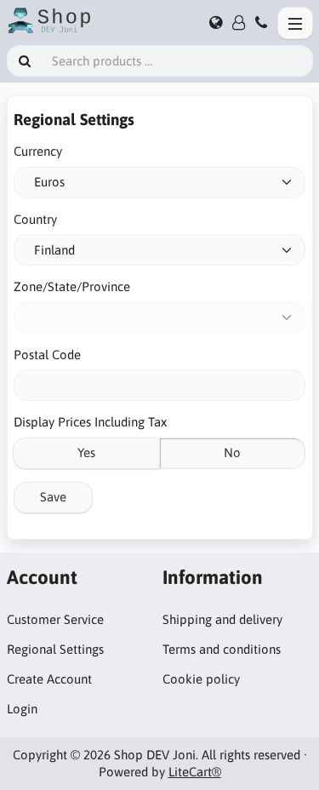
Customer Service (55, 619)
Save (53, 496)
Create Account (49, 679)
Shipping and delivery (222, 619)
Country (35, 219)
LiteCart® (194, 771)
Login (22, 708)
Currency (38, 151)
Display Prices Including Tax (90, 422)
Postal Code (47, 354)
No (232, 452)
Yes (86, 452)
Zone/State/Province (72, 286)
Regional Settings (55, 649)
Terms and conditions (221, 649)
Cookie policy (201, 679)
